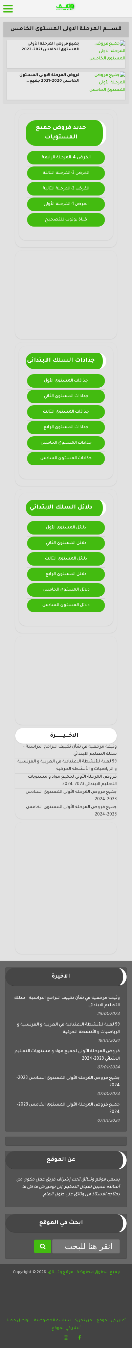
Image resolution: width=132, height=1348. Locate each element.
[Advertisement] (66, 295)
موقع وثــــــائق (60, 1272)
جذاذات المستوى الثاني (66, 396)
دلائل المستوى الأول (66, 527)
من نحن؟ (83, 1321)
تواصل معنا (18, 1321)
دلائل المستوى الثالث (66, 558)
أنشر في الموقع (66, 1328)
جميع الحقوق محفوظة (97, 1272)
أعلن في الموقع (111, 1321)
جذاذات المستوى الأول (66, 381)
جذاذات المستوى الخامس (66, 443)
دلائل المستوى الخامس (66, 590)
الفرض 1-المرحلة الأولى (66, 204)
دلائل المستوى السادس (66, 605)
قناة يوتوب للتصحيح (66, 219)
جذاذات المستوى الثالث (66, 412)
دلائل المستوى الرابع (66, 574)
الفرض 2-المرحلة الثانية (66, 188)
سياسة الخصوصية (52, 1321)
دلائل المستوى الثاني (66, 543)
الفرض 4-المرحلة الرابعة (66, 157)
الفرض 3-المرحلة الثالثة (66, 173)
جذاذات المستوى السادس (66, 458)
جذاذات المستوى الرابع (66, 427)
